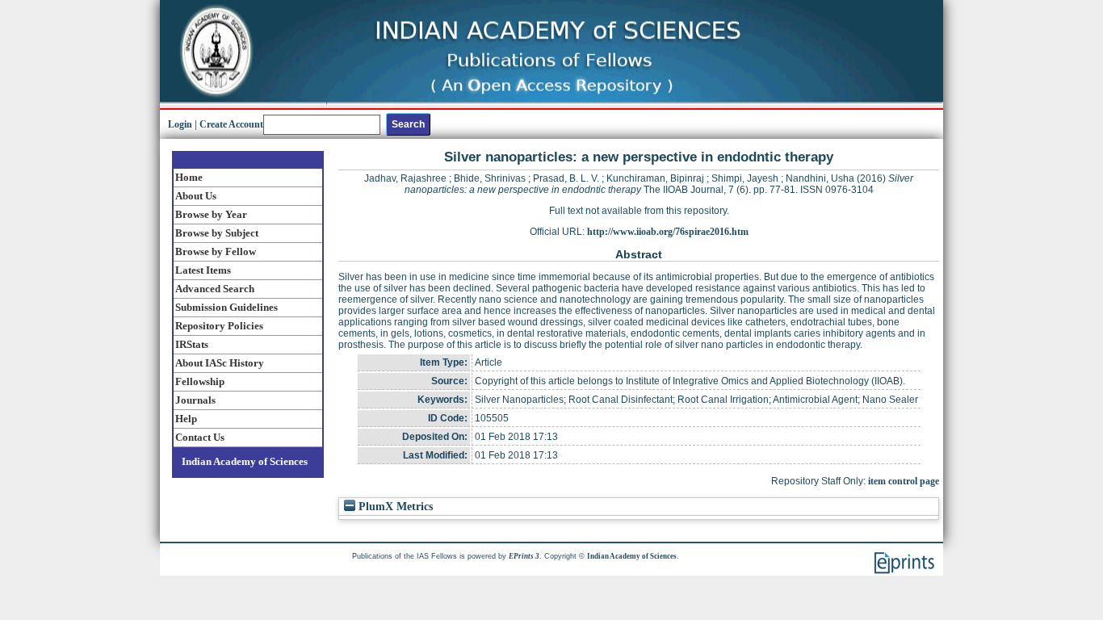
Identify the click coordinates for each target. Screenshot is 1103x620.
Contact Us (199, 437)
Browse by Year (211, 214)
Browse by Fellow (215, 251)
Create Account (231, 124)
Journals (195, 400)
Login (180, 124)
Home (189, 177)
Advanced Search (214, 289)
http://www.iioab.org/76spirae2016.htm (668, 231)
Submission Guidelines (226, 307)
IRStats (191, 344)
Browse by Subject (216, 233)
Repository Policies (219, 326)
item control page (903, 481)
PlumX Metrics (394, 507)
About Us (195, 196)
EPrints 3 (524, 556)
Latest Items (203, 270)
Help (186, 419)
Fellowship (199, 381)
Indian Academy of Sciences (245, 461)
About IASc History (219, 363)
